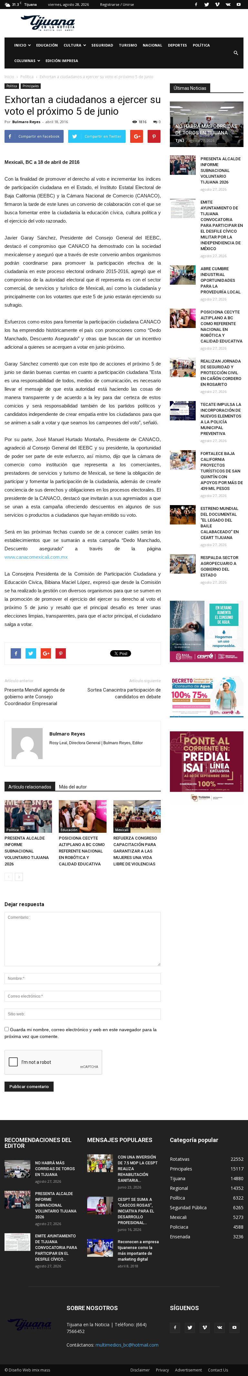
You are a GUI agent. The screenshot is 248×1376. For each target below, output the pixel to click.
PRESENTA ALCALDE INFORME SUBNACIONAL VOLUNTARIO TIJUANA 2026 (27, 851)
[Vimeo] (217, 4)
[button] (235, 53)
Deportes (177, 45)
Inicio (20, 45)
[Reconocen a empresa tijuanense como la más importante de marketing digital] (100, 1248)
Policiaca (179, 1227)
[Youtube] (238, 4)
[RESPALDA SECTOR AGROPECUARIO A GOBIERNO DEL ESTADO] (183, 564)
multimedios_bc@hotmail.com (127, 1345)
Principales (31, 86)
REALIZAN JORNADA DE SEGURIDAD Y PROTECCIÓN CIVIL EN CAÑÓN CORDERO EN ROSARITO (221, 373)
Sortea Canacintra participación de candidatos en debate (124, 693)
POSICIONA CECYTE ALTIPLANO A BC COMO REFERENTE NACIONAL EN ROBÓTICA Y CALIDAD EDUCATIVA (82, 851)
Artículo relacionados (29, 786)
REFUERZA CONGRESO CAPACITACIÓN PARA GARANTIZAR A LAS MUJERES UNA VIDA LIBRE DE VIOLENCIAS (135, 851)
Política (201, 45)
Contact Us (218, 1370)
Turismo (128, 45)
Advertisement (188, 1370)
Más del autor (73, 786)
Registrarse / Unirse (117, 4)
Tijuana (177, 1178)
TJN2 (179, 140)
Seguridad (102, 45)
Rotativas (180, 1159)
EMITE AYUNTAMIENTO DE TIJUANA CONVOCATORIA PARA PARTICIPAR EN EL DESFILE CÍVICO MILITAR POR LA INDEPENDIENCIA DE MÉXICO (222, 225)
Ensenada (180, 1236)
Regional (179, 1188)
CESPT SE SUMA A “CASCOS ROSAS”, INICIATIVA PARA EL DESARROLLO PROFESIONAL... (136, 1211)
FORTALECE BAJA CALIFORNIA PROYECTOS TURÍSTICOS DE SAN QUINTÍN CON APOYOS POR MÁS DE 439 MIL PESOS (222, 471)
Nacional (152, 45)
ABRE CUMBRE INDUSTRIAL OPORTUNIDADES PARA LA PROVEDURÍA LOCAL (221, 280)
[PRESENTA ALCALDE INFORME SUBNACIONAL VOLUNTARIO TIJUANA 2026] (28, 816)
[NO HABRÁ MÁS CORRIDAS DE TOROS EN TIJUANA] (17, 1169)
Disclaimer (140, 1370)
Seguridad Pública (188, 1207)
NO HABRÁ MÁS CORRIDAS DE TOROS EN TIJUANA (55, 1169)
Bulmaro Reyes (26, 121)
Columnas (25, 60)
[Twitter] (207, 4)
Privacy (162, 1370)
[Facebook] (196, 4)
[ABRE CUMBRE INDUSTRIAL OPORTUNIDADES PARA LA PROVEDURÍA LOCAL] (183, 275)
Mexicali (122, 830)
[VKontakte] (228, 4)
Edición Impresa (62, 60)
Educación (47, 45)
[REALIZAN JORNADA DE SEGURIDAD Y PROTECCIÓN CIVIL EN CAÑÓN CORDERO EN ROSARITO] (183, 367)
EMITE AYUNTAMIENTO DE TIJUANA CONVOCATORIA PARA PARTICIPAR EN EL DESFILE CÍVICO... (56, 1248)
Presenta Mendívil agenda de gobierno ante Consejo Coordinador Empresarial (35, 696)
